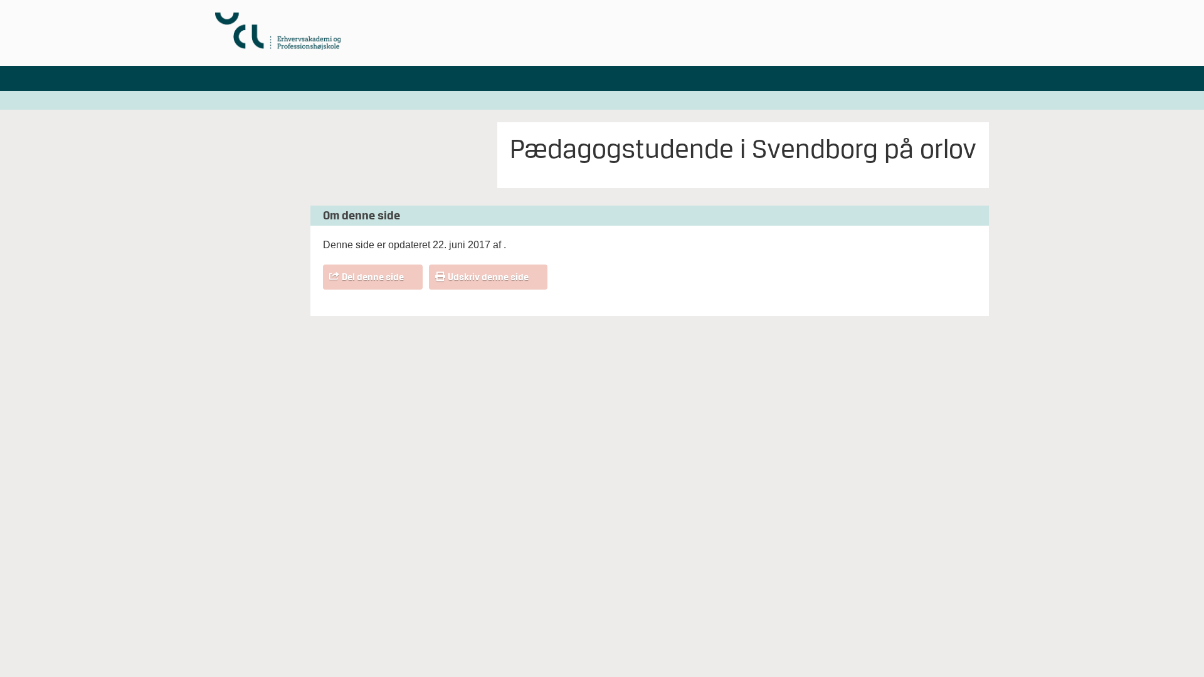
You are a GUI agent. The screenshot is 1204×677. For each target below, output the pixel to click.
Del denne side (373, 277)
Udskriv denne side (488, 277)
